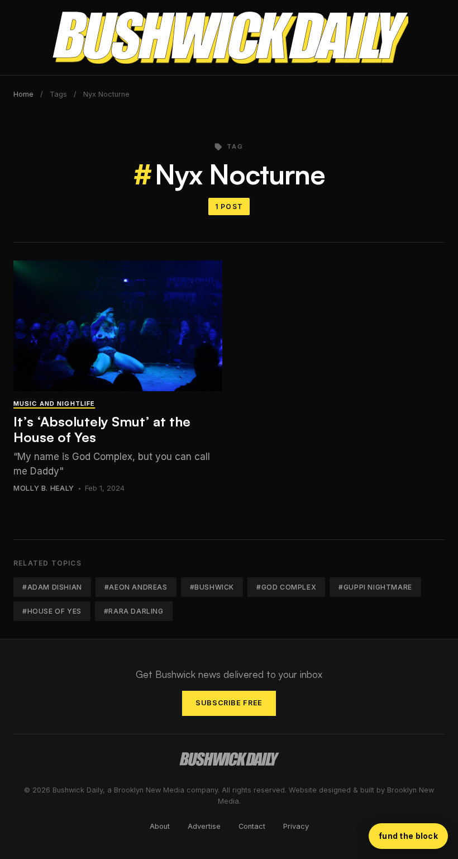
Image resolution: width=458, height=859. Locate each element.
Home (23, 94)
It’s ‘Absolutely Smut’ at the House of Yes (101, 429)
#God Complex (286, 587)
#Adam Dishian (52, 587)
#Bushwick (212, 587)
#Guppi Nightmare (375, 587)
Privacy (296, 826)
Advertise (204, 826)
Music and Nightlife (54, 403)
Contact (251, 826)
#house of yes (52, 611)
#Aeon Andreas (136, 587)
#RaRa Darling (134, 611)
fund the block (408, 836)
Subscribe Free (229, 703)
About (160, 826)
